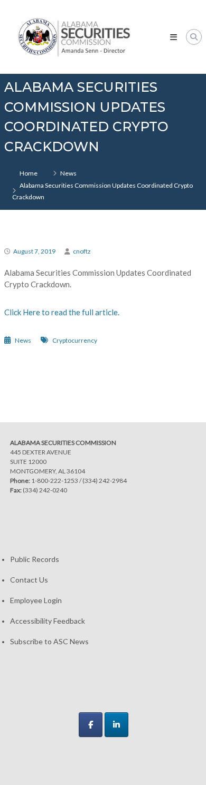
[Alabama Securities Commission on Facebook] (90, 724)
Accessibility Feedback (47, 620)
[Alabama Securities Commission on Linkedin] (116, 724)
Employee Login (36, 600)
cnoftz (82, 251)
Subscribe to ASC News (49, 641)
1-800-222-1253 (54, 480)
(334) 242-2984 (104, 480)
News (68, 173)
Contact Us (29, 579)
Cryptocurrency (74, 340)
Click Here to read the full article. (61, 312)
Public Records (34, 559)
